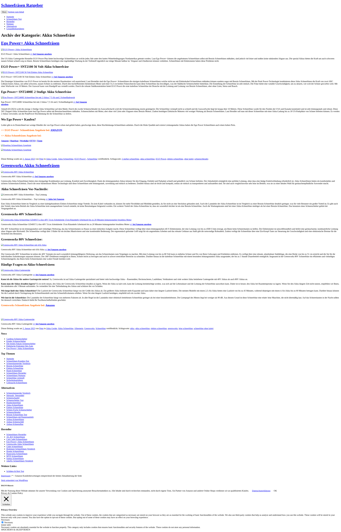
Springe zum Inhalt (16, 12)
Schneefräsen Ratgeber (22, 5)
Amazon (5, 141)
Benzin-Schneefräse (14, 366)
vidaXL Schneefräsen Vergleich (19, 461)
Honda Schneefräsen (15, 451)
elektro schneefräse (175, 159)
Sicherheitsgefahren (14, 380)
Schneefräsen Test (14, 19)
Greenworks (89, 328)
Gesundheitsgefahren (15, 29)
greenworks (173, 328)
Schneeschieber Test (14, 400)
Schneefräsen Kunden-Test (17, 361)
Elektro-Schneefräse (14, 368)
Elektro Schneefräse (14, 407)
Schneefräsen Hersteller (16, 373)
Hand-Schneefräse (14, 371)
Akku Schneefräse (65, 159)
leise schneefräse (186, 328)
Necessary (8, 522)
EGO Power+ (80, 159)
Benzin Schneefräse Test (16, 415)
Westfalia (24, 141)
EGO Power (161, 159)
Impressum (5, 476)
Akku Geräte (51, 159)
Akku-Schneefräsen (14, 405)
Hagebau (14, 141)
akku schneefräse (147, 159)
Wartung (10, 24)
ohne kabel (188, 159)
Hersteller (10, 21)
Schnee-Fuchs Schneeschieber (19, 410)
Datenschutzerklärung (261, 491)
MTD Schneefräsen (14, 456)
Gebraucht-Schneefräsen (16, 383)
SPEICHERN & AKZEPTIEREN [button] (15, 530)
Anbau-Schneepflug (14, 424)
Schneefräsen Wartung (15, 375)
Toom (39, 141)
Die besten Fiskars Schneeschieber (20, 343)
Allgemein (78, 328)
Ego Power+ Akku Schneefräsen (30, 43)
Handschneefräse (13, 403)
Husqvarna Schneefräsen (16, 454)
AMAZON (56, 130)
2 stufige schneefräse (130, 159)
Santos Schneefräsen (15, 458)
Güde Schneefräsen (14, 446)
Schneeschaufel (12, 398)
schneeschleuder (201, 159)
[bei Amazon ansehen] (27, 72)
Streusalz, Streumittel (15, 395)
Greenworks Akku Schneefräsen (30, 165)
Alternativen (11, 26)
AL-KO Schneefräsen (15, 437)
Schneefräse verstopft (15, 378)
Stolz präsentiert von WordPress (14, 480)
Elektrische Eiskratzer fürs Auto (19, 346)
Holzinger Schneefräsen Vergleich (20, 449)
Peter (41, 159)
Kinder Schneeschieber (16, 341)
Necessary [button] (5, 520)
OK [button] (275, 491)
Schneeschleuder (13, 412)
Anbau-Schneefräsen (15, 419)
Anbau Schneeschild (15, 422)
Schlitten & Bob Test (15, 471)
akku (132, 328)
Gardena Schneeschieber (16, 339)
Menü (4, 12)
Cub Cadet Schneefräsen (16, 439)
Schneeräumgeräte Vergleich (18, 363)
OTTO (32, 141)
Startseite (10, 17)
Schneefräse (92, 159)
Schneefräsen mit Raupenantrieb (20, 417)
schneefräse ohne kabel (203, 328)
